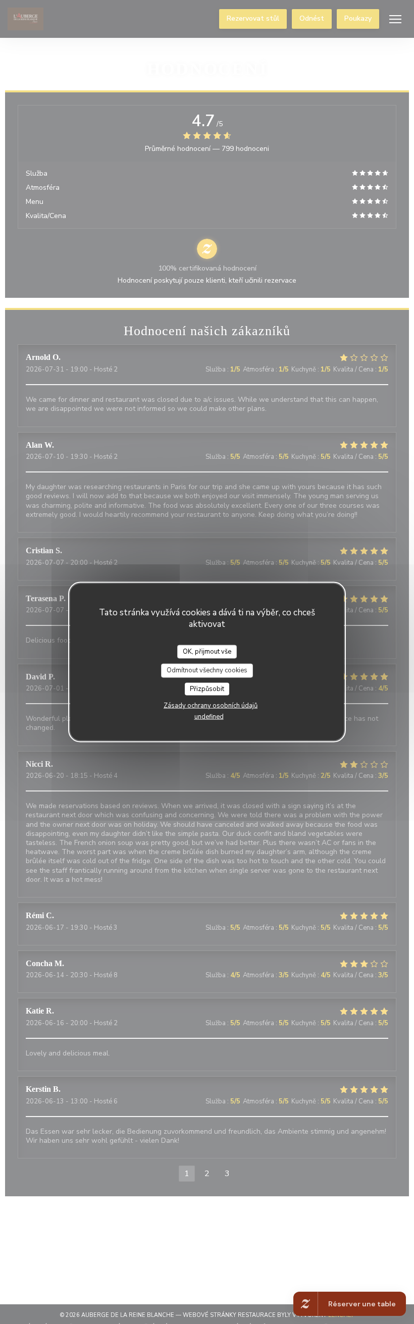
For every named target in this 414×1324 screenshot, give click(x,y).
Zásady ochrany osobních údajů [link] (210, 705)
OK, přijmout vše (207, 651)
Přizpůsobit (207, 688)
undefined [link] (209, 716)
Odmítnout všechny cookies (207, 670)
